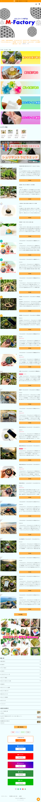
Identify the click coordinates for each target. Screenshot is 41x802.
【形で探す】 (2, 664)
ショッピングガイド (31, 42)
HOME (3, 40)
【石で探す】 (6, 49)
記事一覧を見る (20, 727)
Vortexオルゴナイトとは (34, 40)
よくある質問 (37, 42)
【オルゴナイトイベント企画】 (5, 687)
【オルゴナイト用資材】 (4, 697)
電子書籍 (14, 42)
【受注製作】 (2, 684)
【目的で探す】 (2, 661)
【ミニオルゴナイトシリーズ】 (5, 674)
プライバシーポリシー (4, 796)
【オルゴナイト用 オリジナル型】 (5, 680)
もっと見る (20, 614)
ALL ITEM (19, 42)
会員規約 (20, 796)
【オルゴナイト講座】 (3, 677)
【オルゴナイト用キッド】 (4, 690)
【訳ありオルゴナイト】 (4, 694)
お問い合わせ (15, 43)
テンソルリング (2, 703)
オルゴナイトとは (26, 40)
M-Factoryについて (18, 40)
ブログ (20, 43)
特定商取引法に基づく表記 (13, 796)
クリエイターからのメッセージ (6, 42)
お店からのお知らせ (9, 40)
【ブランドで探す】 (3, 667)
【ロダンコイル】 (3, 700)
